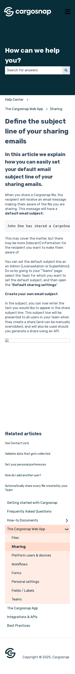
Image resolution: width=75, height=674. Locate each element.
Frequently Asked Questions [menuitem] (29, 511)
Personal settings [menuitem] (25, 582)
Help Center (14, 100)
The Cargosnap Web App (24, 109)
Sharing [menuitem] (19, 547)
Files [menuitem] (15, 538)
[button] (66, 520)
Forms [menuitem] (16, 573)
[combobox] (33, 70)
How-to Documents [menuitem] (22, 520)
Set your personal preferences (25, 464)
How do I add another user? (23, 475)
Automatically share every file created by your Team (36, 488)
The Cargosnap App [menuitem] (22, 608)
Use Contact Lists (17, 443)
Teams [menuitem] (17, 599)
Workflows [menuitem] (20, 564)
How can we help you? (32, 55)
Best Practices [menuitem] (18, 626)
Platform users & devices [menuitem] (31, 555)
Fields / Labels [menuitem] (23, 591)
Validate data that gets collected (27, 454)
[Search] (66, 70)
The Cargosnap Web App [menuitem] (26, 529)
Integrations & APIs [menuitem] (22, 617)
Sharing (56, 109)
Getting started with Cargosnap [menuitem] (32, 503)
